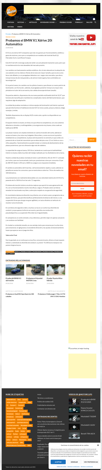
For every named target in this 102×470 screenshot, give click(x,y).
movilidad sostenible (13, 425)
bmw (19, 399)
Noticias (20, 22)
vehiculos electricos (12, 442)
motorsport (19, 417)
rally (28, 431)
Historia (10, 27)
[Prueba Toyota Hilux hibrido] (56, 270)
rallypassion (24, 437)
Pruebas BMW (37, 251)
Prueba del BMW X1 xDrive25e (13, 279)
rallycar (9, 434)
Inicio (39, 394)
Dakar (29, 402)
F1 (7, 405)
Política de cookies (61, 466)
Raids (17, 431)
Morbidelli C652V (88, 425)
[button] (98, 445)
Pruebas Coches (66, 22)
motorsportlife (11, 419)
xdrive (12, 253)
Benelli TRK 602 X (88, 434)
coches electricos (12, 402)
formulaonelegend (12, 411)
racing (24, 428)
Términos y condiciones (73, 466)
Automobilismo (11, 399)
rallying (16, 437)
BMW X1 (17, 251)
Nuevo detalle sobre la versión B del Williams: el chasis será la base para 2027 (49, 438)
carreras (25, 399)
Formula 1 (79, 22)
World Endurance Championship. (16, 445)
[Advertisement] (60, 9)
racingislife (10, 431)
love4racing (25, 414)
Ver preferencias (91, 462)
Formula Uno (23, 411)
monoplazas (10, 417)
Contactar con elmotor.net (46, 409)
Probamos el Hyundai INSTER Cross (34, 279)
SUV (7, 253)
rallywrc (14, 440)
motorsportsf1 (11, 422)
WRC (29, 445)
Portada (10, 22)
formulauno (10, 414)
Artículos (33, 22)
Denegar (74, 462)
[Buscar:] (82, 140)
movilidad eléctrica (22, 422)
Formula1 (21, 405)
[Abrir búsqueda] (95, 22)
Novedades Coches (47, 22)
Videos (19, 27)
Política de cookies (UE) (45, 401)
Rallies (23, 431)
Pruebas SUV (58, 251)
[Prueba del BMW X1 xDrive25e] (15, 270)
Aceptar (58, 462)
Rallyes (89, 22)
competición (22, 402)
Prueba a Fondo (26, 251)
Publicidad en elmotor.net (46, 405)
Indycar (17, 414)
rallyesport (23, 434)
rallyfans (9, 437)
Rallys (8, 440)
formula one (18, 408)
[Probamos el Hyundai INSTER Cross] (35, 270)
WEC (21, 442)
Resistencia (22, 440)
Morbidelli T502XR (88, 416)
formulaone (10, 408)
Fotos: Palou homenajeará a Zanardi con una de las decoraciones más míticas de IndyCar (51, 424)
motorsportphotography (24, 419)
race (19, 428)
